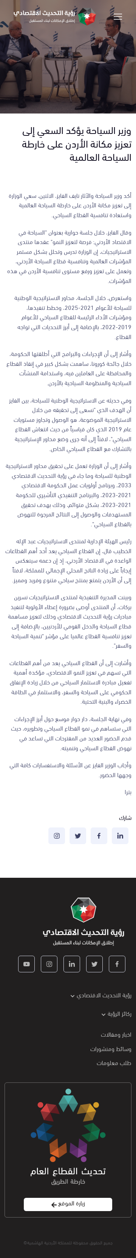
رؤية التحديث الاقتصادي (104, 994)
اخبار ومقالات (116, 1033)
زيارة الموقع (71, 1203)
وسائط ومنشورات (110, 1048)
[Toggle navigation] (118, 16)
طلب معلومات (114, 1062)
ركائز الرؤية (119, 1013)
